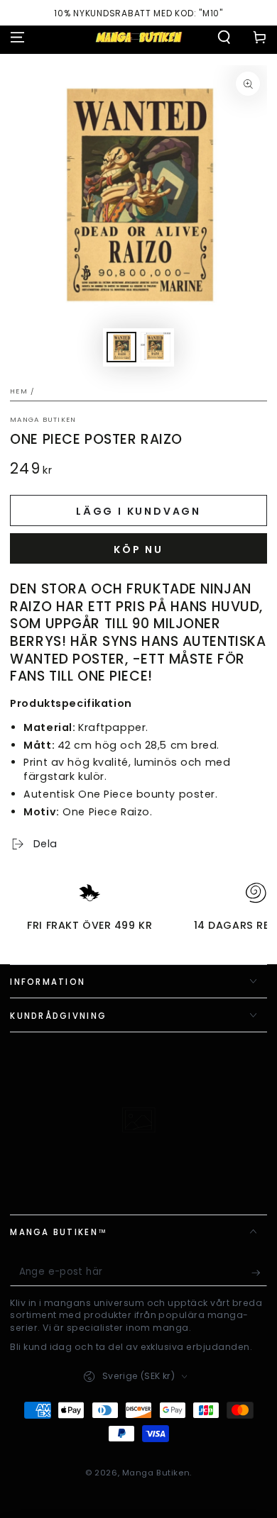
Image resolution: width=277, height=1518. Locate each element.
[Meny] (17, 37)
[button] (224, 37)
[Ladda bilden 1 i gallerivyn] (121, 347)
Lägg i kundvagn (138, 511)
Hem (19, 391)
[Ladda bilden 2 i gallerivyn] (155, 347)
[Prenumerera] (259, 1273)
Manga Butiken (43, 419)
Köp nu (138, 549)
